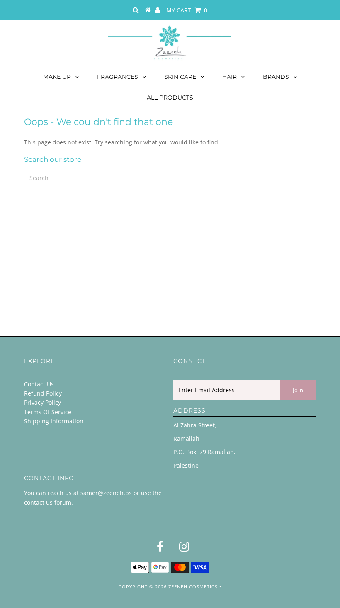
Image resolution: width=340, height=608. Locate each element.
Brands (276, 77)
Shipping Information (53, 421)
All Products (170, 97)
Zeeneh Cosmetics (193, 587)
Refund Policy (43, 393)
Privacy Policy (42, 402)
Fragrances (117, 77)
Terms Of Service (47, 412)
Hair (229, 77)
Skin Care (180, 77)
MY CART (186, 10)
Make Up (57, 77)
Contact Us (39, 384)
